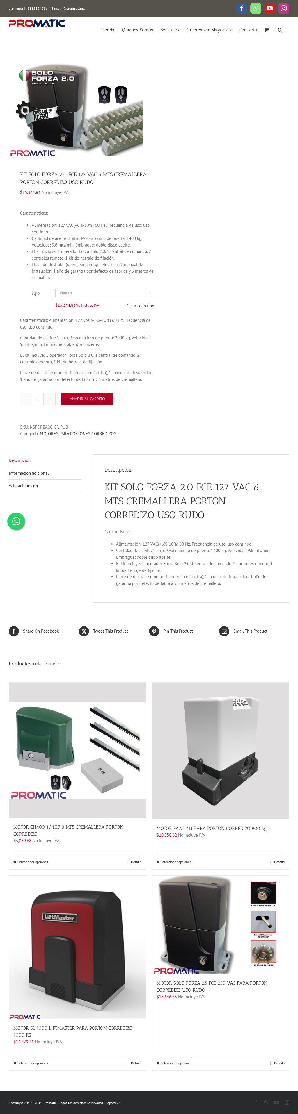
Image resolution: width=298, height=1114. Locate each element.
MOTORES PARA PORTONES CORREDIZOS (78, 433)
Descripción (20, 460)
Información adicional (29, 473)
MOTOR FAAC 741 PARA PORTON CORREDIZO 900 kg (212, 828)
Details (136, 862)
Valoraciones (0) (23, 485)
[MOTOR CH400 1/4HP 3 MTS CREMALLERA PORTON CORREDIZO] (77, 750)
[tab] (45, 460)
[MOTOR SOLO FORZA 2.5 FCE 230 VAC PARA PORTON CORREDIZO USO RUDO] (220, 925)
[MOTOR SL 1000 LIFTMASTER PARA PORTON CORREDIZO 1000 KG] (77, 947)
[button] (280, 29)
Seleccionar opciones (32, 862)
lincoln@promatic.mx (68, 8)
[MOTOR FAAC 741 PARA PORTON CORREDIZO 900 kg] (220, 751)
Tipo (35, 293)
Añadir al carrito (87, 398)
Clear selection (140, 305)
